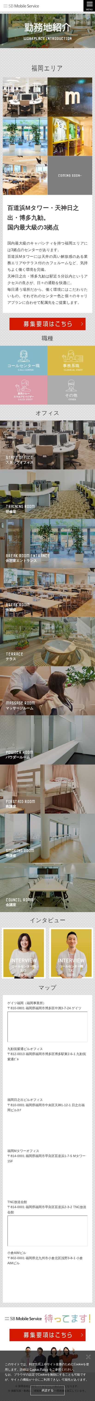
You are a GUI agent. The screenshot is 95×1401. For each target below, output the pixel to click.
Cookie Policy (39, 1369)
